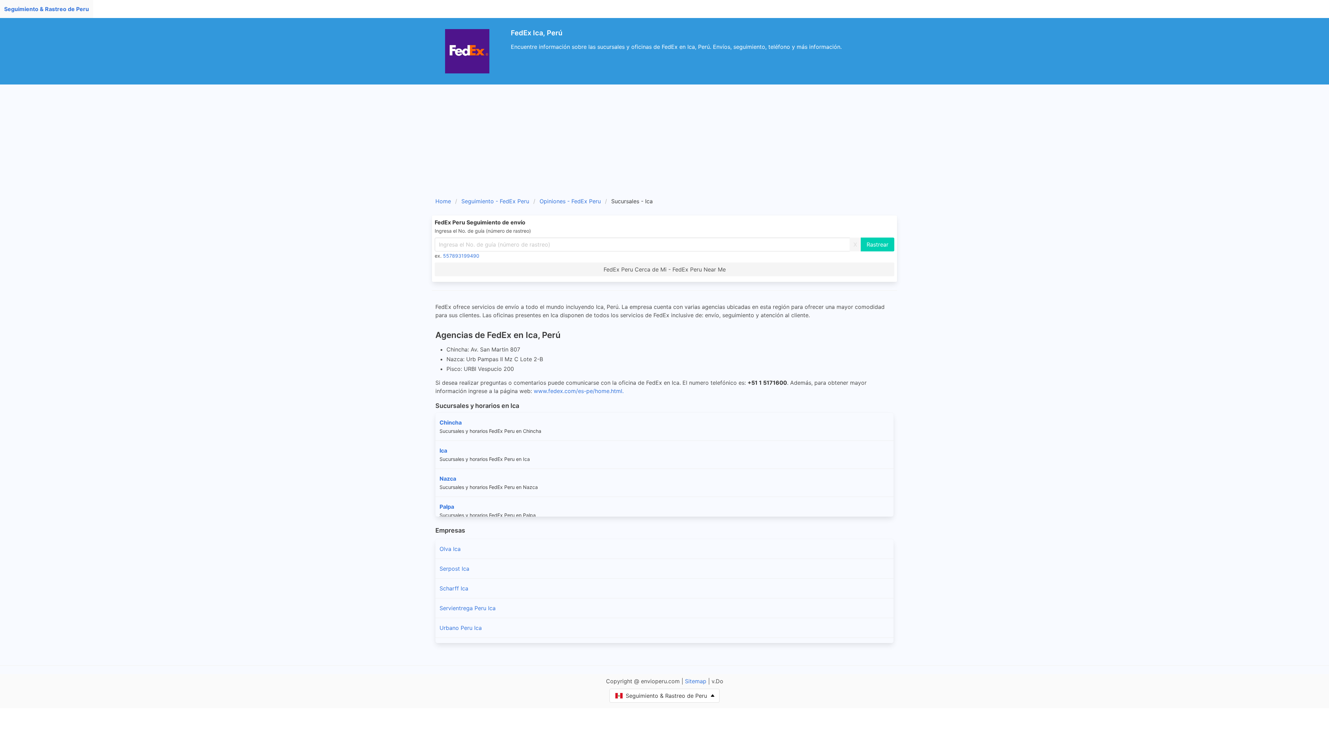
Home (443, 201)
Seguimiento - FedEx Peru (495, 201)
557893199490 (461, 256)
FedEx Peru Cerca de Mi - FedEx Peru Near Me (665, 269)
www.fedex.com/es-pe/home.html (578, 391)
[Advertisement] (664, 143)
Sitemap (695, 681)
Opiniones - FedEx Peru (570, 201)
